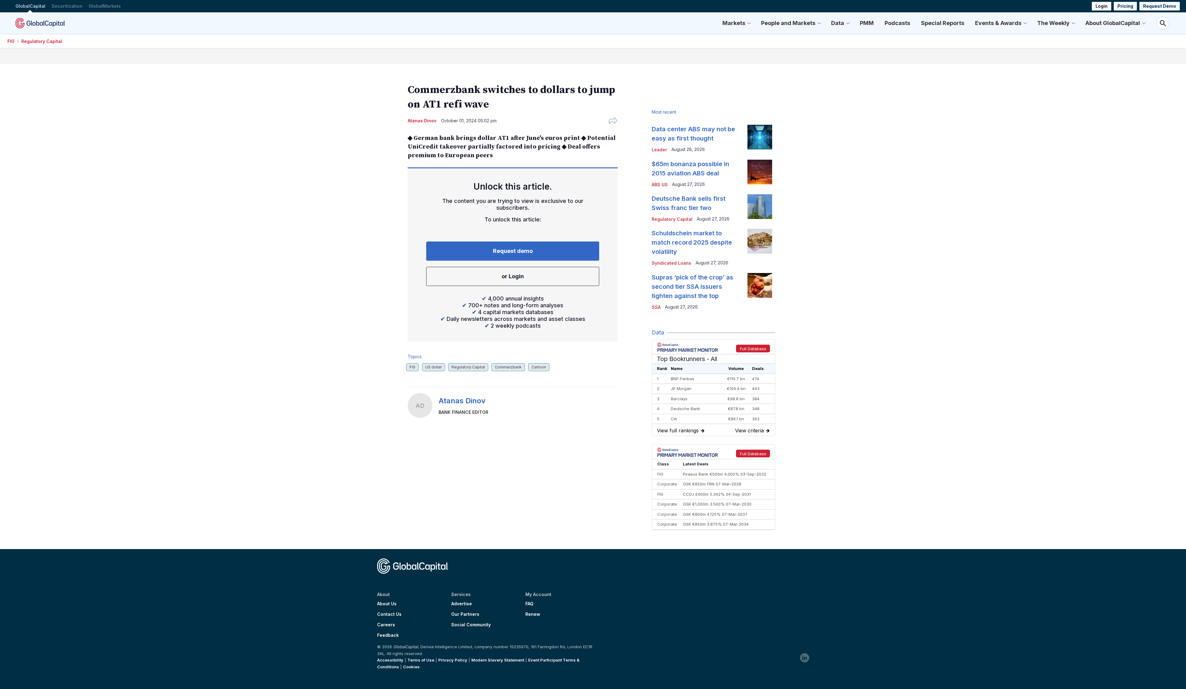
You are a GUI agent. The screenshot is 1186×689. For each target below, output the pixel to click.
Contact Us (389, 614)
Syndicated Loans (671, 263)
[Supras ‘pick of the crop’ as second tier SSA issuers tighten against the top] (759, 285)
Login (1102, 6)
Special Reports (942, 23)
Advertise (461, 604)
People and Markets (788, 23)
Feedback (388, 635)
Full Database (753, 348)
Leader (659, 149)
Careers (386, 625)
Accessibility (390, 659)
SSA (656, 307)
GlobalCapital (30, 6)
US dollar (433, 367)
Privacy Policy (452, 659)
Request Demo (1159, 6)
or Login (513, 276)
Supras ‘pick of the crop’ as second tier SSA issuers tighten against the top (692, 287)
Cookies (411, 666)
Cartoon (539, 367)
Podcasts (897, 23)
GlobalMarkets (105, 6)
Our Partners (465, 614)
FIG (11, 41)
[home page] (40, 23)
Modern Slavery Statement (497, 659)
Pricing (1125, 6)
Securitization (67, 6)
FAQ (529, 604)
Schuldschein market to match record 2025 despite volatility (692, 242)
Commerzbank (508, 367)
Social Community (471, 625)
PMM (867, 23)
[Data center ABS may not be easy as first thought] (759, 137)
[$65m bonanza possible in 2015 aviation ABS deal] (759, 172)
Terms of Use (420, 659)
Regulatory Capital (41, 41)
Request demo (513, 251)
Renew (532, 614)
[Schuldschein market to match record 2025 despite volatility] (759, 241)
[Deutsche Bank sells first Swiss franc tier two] (759, 206)
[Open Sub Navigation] (749, 23)
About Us (387, 604)
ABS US (660, 184)
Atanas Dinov (462, 400)
